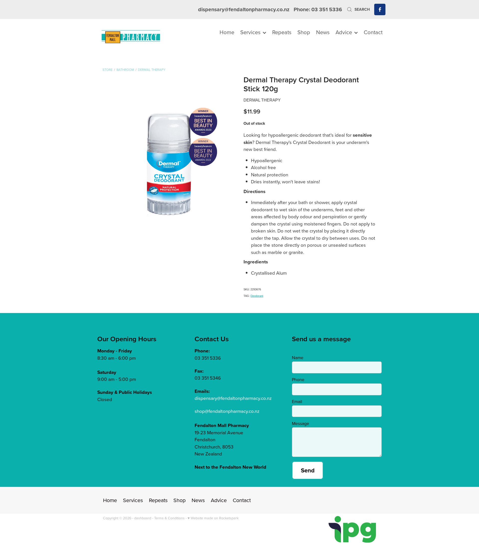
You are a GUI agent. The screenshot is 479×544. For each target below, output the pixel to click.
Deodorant (256, 295)
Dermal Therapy (151, 69)
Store (108, 69)
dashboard (142, 518)
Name (297, 357)
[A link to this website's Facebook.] (379, 9)
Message (300, 423)
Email (297, 401)
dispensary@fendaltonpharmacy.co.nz (243, 9)
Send (308, 470)
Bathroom (125, 69)
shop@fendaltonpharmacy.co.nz (227, 411)
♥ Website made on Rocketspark (213, 518)
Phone (298, 379)
